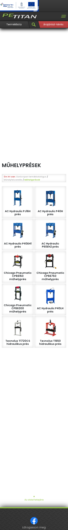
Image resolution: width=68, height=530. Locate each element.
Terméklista (14, 24)
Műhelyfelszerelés (13, 179)
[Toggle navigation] (63, 16)
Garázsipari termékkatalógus (31, 176)
